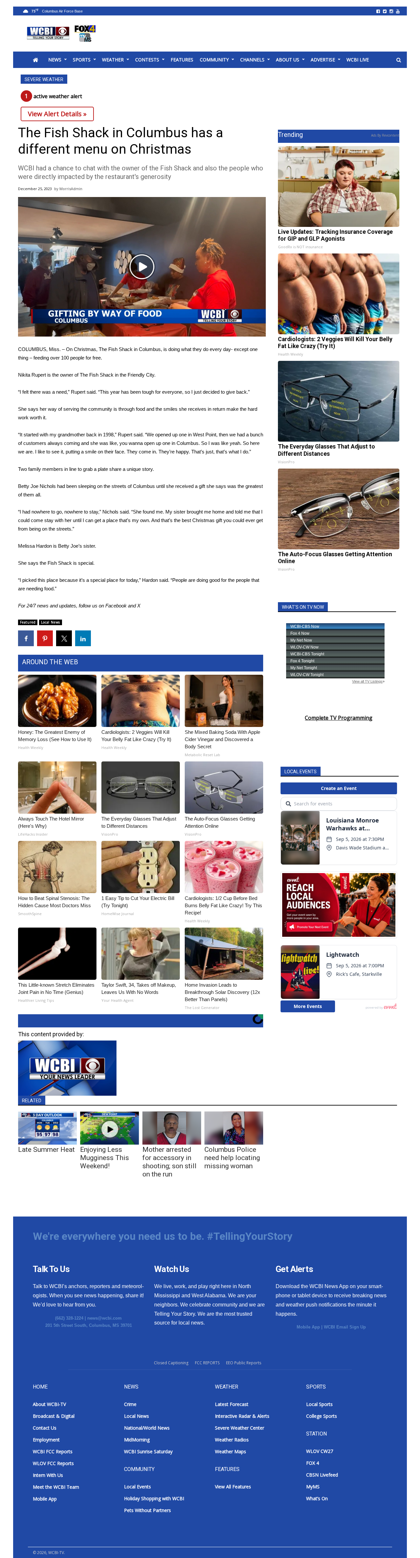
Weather (113, 59)
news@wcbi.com (104, 1318)
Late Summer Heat (46, 1149)
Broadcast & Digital (53, 1416)
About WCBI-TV (49, 1404)
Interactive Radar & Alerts (242, 1416)
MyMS (313, 1486)
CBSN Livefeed (322, 1475)
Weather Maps (230, 1451)
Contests (147, 59)
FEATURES (182, 59)
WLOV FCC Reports (53, 1463)
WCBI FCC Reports (53, 1451)
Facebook (116, 605)
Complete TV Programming (338, 717)
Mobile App (308, 1327)
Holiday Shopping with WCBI (154, 1498)
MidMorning (137, 1440)
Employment (46, 1440)
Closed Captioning (171, 1363)
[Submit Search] (399, 60)
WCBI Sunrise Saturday (148, 1451)
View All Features (233, 1486)
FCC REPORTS (207, 1363)
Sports (82, 59)
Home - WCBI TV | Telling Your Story (62, 33)
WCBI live (357, 59)
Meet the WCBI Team (56, 1487)
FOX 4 (312, 1463)
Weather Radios (232, 1440)
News (54, 59)
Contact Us (44, 1428)
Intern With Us (48, 1475)
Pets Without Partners (147, 1510)
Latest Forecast (231, 1404)
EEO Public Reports (243, 1363)
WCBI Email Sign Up (345, 1327)
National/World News (147, 1428)
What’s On (317, 1498)
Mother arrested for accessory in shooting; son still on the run (169, 1162)
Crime (130, 1404)
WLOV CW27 (319, 1451)
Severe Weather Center (239, 1428)
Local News (50, 622)
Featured (27, 622)
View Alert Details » (57, 113)
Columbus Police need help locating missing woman (232, 1158)
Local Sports (319, 1404)
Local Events (137, 1486)
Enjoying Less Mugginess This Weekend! (104, 1158)
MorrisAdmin (70, 188)
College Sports (321, 1416)
